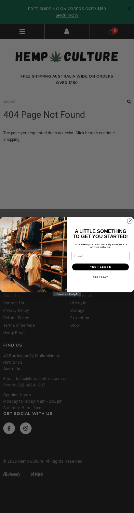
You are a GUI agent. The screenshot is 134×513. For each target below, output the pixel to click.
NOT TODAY (100, 277)
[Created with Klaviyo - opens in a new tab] (67, 294)
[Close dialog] (129, 221)
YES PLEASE (100, 266)
